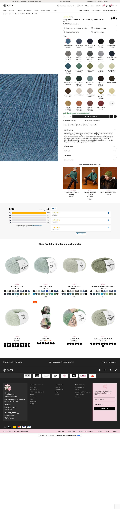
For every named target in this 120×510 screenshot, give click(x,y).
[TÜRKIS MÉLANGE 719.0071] (18, 294)
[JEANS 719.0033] (18, 291)
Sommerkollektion (84, 10)
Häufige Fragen (79, 394)
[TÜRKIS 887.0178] (70, 294)
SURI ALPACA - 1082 (45, 286)
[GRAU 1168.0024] (94, 343)
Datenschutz (71, 431)
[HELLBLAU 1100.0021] (18, 343)
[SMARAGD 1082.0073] (52, 294)
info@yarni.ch (8, 393)
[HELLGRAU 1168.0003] (96, 343)
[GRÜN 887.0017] (76, 294)
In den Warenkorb (91, 116)
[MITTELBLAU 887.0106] (83, 291)
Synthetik (79, 125)
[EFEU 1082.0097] (39, 294)
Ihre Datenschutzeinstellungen (66, 435)
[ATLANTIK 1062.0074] (99, 294)
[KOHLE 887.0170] (78, 291)
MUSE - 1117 (45, 339)
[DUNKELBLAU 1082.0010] (47, 291)
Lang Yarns (33, 387)
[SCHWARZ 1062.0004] (91, 291)
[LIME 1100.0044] (10, 346)
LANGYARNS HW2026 (110, 10)
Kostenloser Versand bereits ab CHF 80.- (97, 1)
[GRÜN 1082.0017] (47, 294)
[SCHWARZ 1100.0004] (5, 343)
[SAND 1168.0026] (110, 343)
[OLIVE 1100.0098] (13, 346)
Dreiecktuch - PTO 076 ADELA (72, 193)
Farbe (65, 36)
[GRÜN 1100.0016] (7, 346)
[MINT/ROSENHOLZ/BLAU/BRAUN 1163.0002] (76, 343)
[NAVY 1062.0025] (112, 291)
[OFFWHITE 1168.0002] (91, 343)
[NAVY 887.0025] (86, 291)
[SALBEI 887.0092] (83, 294)
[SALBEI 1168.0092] (104, 343)
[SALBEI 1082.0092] (44, 294)
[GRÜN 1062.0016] (107, 294)
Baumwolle (33, 397)
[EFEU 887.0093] (73, 294)
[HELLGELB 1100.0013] (29, 346)
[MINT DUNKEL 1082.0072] (49, 294)
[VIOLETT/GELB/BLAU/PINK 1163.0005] (81, 343)
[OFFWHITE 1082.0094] (36, 291)
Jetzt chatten (13, 396)
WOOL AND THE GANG (37, 392)
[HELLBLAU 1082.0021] (49, 291)
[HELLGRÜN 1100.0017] (29, 343)
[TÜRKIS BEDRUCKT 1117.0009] (40, 343)
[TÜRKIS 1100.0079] (26, 343)
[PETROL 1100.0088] (23, 343)
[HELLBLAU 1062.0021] (107, 291)
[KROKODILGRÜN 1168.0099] (112, 343)
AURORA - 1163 (74, 339)
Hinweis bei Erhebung (47, 435)
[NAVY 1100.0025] (21, 343)
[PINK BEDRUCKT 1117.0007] (51, 343)
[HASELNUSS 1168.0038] (107, 343)
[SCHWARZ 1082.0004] (34, 291)
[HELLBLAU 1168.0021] (99, 343)
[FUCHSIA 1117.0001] (45, 343)
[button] (114, 178)
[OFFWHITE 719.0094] (7, 291)
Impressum (61, 431)
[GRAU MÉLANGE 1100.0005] (10, 343)
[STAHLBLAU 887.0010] (62, 294)
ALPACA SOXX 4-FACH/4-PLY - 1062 (103, 286)
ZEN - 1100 (17, 339)
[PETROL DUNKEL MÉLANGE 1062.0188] (96, 294)
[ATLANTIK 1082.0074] (41, 291)
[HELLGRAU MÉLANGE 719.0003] (15, 291)
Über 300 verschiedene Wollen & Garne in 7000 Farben (26, 1)
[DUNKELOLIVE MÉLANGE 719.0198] (21, 294)
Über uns (80, 6)
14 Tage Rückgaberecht (64, 1)
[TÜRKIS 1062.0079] (102, 294)
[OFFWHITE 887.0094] (65, 291)
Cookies (100, 431)
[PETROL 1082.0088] (57, 291)
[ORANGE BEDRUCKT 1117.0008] (48, 343)
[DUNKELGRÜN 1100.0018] (5, 346)
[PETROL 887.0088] (68, 294)
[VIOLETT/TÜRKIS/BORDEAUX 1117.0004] (53, 343)
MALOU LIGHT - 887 (74, 286)
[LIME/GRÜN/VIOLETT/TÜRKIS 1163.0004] (73, 343)
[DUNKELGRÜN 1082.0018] (36, 294)
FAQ (86, 6)
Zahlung (77, 397)
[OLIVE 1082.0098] (41, 294)
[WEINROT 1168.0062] (103, 346)
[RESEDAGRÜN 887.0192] (81, 294)
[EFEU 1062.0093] (104, 294)
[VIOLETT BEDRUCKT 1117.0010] (43, 343)
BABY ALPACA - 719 (17, 286)
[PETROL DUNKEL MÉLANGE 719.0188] (13, 294)
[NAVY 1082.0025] (55, 291)
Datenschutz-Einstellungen (86, 431)
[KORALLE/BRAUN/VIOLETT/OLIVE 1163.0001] (70, 343)
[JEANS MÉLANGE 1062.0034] (110, 291)
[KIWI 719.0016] (23, 294)
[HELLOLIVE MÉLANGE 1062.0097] (112, 294)
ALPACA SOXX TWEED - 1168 (103, 339)
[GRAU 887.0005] (70, 291)
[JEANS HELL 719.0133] (21, 291)
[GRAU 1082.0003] (39, 291)
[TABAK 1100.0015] (15, 346)
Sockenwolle (93, 125)
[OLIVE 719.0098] (26, 294)
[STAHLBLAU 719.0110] (29, 291)
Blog (92, 6)
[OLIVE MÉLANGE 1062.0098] (115, 294)
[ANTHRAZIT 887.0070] (68, 291)
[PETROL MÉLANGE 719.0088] (10, 294)
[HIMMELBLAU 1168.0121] (115, 343)
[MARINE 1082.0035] (52, 291)
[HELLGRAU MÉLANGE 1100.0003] (13, 343)
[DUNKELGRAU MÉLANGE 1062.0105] (96, 291)
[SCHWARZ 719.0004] (5, 291)
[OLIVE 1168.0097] (102, 343)
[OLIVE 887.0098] (78, 294)
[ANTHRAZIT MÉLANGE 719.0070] (10, 291)
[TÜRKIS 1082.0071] (34, 294)
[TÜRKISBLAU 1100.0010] (15, 343)
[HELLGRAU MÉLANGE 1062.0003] (99, 291)
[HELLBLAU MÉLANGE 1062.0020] (115, 291)
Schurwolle (33, 401)
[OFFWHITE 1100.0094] (7, 343)
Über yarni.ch (59, 387)
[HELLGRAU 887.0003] (73, 291)
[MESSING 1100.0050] (21, 346)
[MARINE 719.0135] (23, 291)
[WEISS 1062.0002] (94, 291)
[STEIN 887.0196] (76, 291)
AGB (107, 431)
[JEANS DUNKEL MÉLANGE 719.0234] (5, 294)
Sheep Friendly (60, 389)
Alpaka (16, 13)
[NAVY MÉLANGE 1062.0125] (91, 294)
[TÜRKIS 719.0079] (15, 294)
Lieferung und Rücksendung (82, 392)
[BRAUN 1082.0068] (57, 294)
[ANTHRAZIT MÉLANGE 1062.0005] (102, 291)
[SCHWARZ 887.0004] (62, 291)
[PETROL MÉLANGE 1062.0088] (94, 294)
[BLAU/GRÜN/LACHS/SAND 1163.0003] (68, 343)
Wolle (10, 13)
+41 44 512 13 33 (11, 395)
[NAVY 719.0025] (26, 291)
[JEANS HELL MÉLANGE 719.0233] (7, 294)
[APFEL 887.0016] (86, 294)
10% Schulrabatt (96, 10)
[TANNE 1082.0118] (55, 294)
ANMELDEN (104, 408)
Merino (32, 399)
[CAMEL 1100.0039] (26, 346)
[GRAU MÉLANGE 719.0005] (13, 291)
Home (4, 13)
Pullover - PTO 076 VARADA (90, 193)
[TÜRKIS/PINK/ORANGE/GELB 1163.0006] (78, 343)
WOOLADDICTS (35, 389)
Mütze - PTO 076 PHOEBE (108, 192)
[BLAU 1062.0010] (104, 291)
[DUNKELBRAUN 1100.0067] (18, 346)
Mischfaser (72, 125)
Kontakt (98, 6)
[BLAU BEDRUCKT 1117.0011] (38, 343)
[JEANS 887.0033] (81, 291)
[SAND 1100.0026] (23, 346)
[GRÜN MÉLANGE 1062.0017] (110, 294)
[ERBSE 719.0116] (29, 294)
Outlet (57, 394)
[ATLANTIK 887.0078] (65, 294)
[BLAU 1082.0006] (44, 291)
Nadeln (32, 404)
